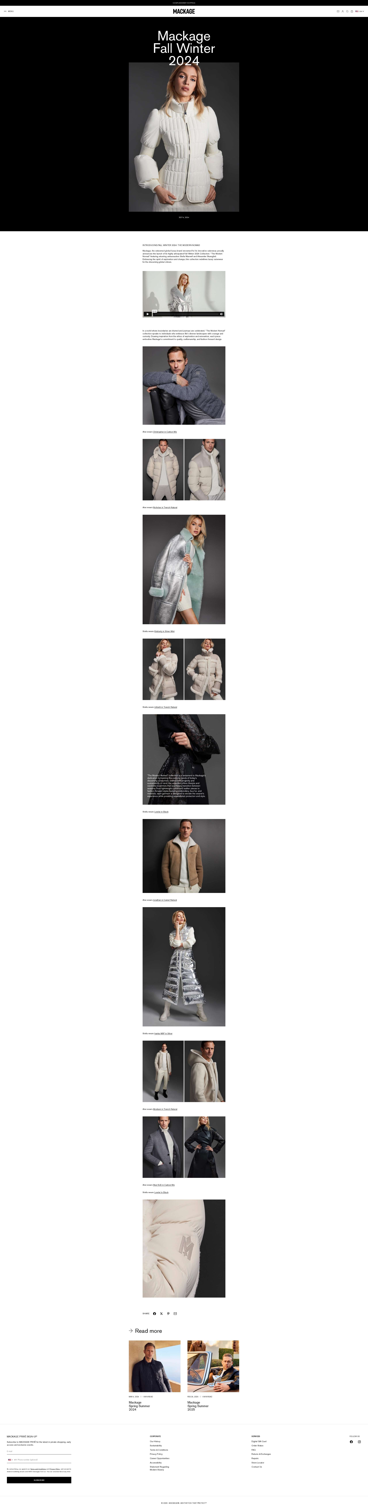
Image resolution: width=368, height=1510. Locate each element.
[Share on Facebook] (154, 1313)
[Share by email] (175, 1313)
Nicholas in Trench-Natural (165, 507)
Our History (155, 1441)
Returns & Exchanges (261, 1454)
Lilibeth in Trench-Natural (165, 707)
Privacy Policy (55, 1469)
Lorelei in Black (161, 811)
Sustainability (156, 1445)
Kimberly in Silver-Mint (164, 631)
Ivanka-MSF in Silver (163, 1033)
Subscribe (39, 1480)
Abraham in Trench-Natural (165, 1109)
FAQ (254, 1450)
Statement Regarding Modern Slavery (159, 1468)
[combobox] (12, 1460)
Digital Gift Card (259, 1441)
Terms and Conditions (38, 1469)
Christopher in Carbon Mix (165, 431)
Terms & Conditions (159, 1450)
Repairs (255, 1458)
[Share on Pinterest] (168, 1313)
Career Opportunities (159, 1458)
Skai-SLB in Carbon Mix (164, 1185)
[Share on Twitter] (161, 1313)
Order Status (257, 1445)
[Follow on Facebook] (351, 1442)
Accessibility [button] (156, 1462)
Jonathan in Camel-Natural (165, 900)
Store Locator (258, 1462)
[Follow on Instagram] (359, 1442)
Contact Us (257, 1467)
